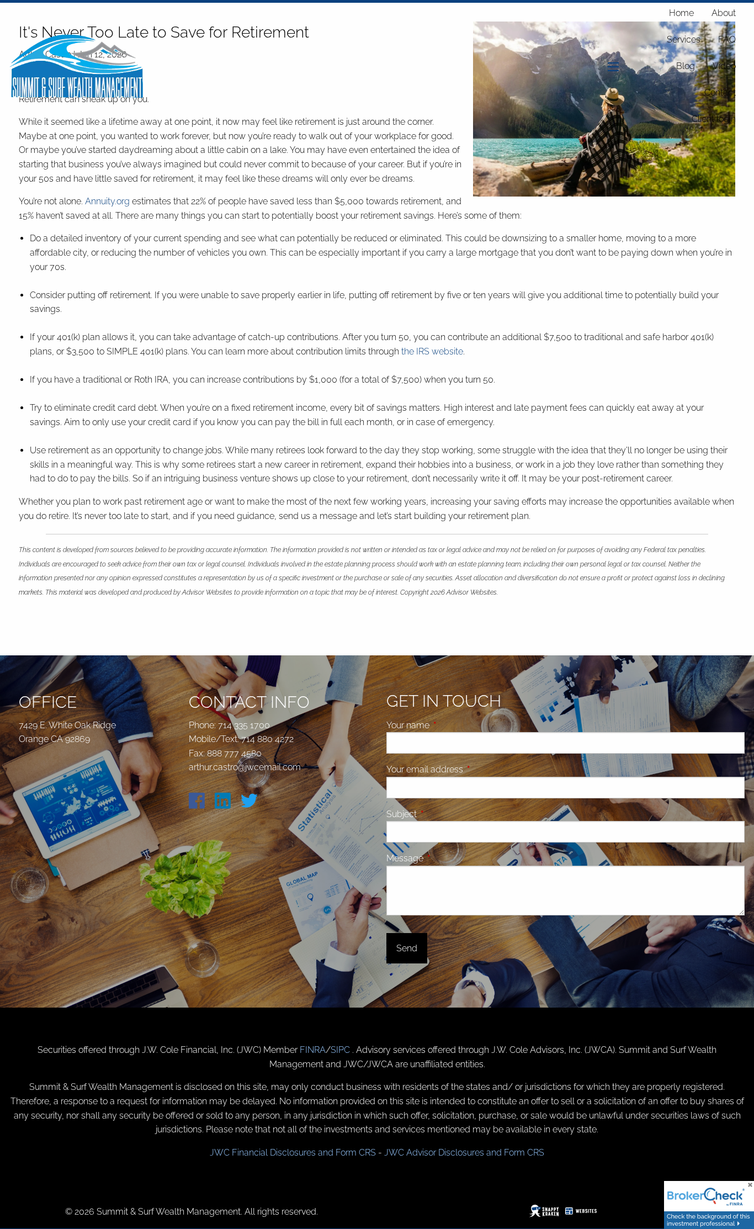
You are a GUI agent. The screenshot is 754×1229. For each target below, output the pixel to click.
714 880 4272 (267, 739)
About (723, 13)
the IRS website (432, 351)
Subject (443, 814)
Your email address (466, 769)
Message (446, 858)
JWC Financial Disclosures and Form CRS (293, 1152)
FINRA (313, 1050)
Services (683, 39)
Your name (449, 725)
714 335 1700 (244, 725)
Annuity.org (107, 201)
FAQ (727, 39)
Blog (685, 66)
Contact (720, 92)
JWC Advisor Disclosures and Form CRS (464, 1152)
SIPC (341, 1050)
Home (681, 13)
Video (724, 66)
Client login (714, 119)
